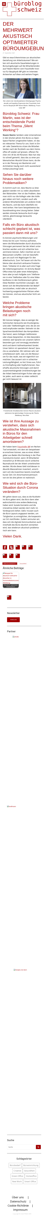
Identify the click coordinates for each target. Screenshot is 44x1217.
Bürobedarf (15, 1165)
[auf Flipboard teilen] (24, 548)
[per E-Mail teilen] (18, 557)
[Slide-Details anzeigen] (24, 715)
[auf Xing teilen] (5, 557)
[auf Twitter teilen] (11, 549)
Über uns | (20, 1197)
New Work (17, 1181)
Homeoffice (31, 1176)
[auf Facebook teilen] (5, 549)
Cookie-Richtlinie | (20, 1205)
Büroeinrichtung (30, 1165)
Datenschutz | (20, 1201)
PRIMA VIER (27, 1214)
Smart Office (30, 1181)
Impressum (20, 1210)
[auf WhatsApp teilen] (18, 548)
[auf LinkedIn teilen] (11, 557)
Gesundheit (23, 563)
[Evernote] (30, 548)
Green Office (17, 1176)
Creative (17, 1170)
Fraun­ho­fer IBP (23, 446)
